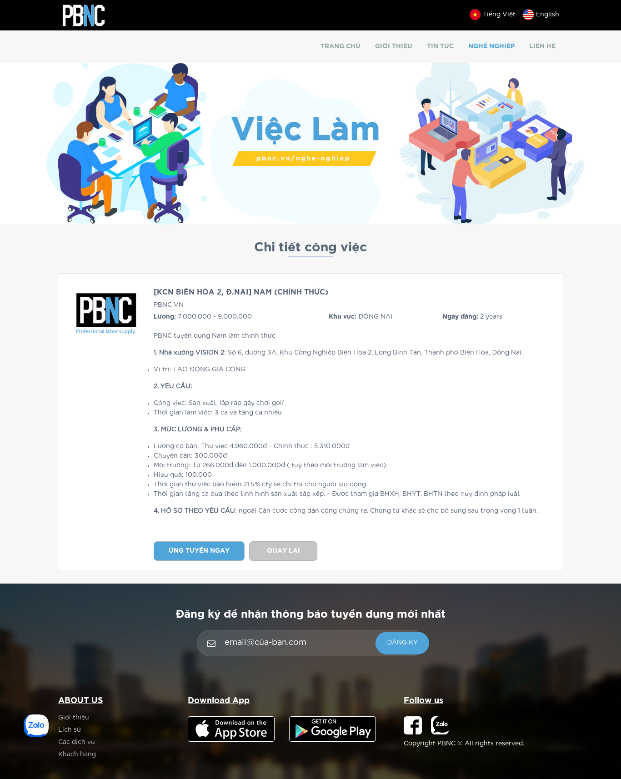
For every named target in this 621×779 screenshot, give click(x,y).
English (547, 14)
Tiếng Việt (499, 14)
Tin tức (440, 46)
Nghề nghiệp (491, 46)
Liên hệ (542, 46)
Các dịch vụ (76, 742)
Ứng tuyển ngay (199, 551)
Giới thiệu (393, 46)
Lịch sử (69, 730)
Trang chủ (341, 46)
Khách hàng (77, 754)
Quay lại (283, 551)
